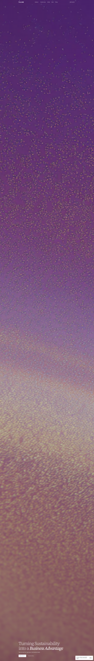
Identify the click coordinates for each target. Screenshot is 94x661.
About (53, 2)
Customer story (43, 2)
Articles (48, 2)
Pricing (56, 2)
